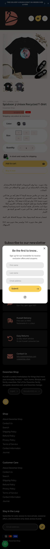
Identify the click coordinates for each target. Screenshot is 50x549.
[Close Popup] (44, 248)
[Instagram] (25, 297)
